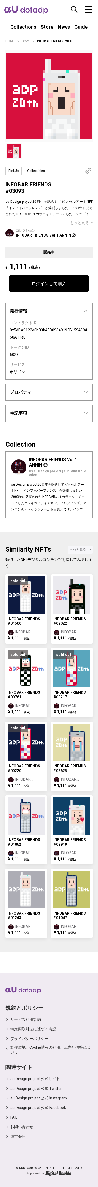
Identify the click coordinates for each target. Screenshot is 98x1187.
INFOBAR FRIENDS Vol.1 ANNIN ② (46, 235)
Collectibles (36, 171)
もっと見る (79, 222)
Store (26, 41)
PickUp (13, 171)
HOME (10, 41)
